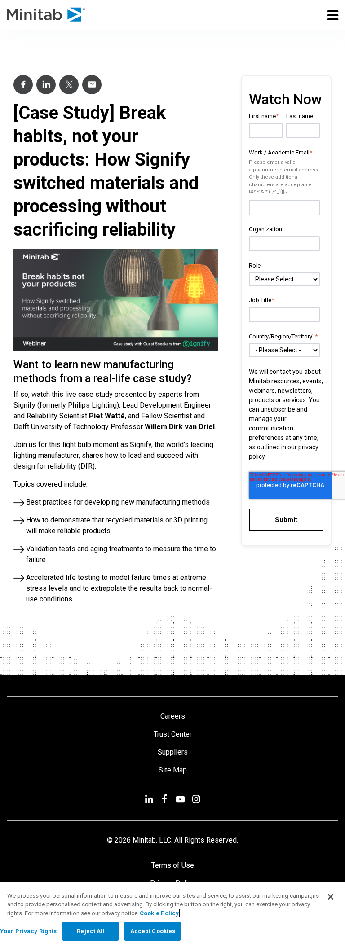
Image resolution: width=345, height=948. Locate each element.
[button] (332, 15)
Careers (172, 716)
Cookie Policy (159, 913)
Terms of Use (172, 865)
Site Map (173, 770)
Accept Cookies (153, 931)
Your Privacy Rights (28, 931)
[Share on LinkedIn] (46, 84)
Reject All (90, 931)
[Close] (331, 897)
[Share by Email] (92, 84)
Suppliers (173, 752)
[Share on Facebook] (23, 84)
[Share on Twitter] (69, 84)
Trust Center (173, 734)
